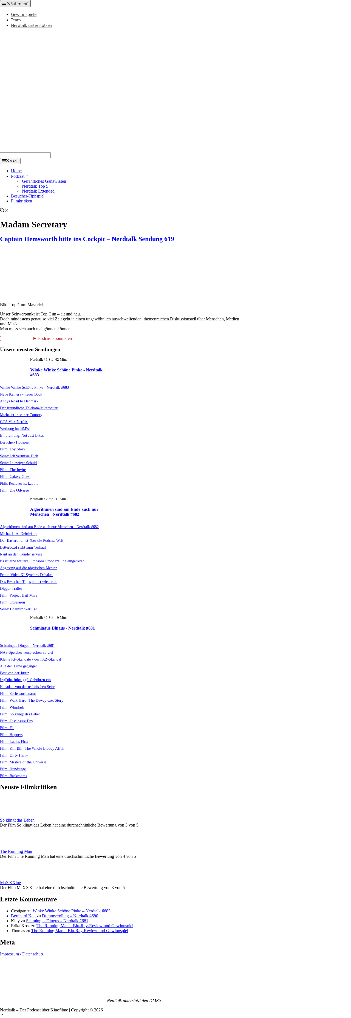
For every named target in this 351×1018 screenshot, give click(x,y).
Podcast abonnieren (55, 338)
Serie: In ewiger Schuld (18, 463)
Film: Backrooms (13, 776)
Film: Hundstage (13, 769)
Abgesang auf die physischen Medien (28, 568)
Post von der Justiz (14, 673)
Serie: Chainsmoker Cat (18, 609)
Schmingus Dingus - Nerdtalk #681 (62, 628)
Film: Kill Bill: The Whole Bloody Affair (32, 748)
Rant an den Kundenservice (21, 554)
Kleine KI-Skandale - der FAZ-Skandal (30, 659)
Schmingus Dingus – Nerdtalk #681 (57, 920)
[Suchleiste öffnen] (4, 210)
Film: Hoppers (11, 734)
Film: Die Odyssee (14, 490)
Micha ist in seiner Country (21, 415)
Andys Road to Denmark (19, 401)
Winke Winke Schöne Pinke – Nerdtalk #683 (72, 911)
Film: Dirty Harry (14, 755)
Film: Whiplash (12, 707)
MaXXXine (10, 882)
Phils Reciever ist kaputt (19, 483)
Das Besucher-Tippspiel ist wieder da (28, 581)
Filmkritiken (21, 201)
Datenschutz (33, 954)
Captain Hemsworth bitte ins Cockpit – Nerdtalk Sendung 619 (87, 238)
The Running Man (16, 851)
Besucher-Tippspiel (27, 196)
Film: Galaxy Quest (15, 476)
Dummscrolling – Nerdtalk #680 (70, 915)
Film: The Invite (13, 469)
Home (16, 170)
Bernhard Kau (23, 915)
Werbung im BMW (15, 428)
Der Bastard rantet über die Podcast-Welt (31, 540)
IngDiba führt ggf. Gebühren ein (25, 680)
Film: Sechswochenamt (18, 693)
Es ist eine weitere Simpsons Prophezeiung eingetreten (42, 561)
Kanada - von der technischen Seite (27, 686)
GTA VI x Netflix (14, 421)
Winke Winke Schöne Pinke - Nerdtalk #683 (34, 387)
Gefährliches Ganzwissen (44, 181)
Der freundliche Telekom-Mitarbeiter (29, 408)
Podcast (17, 176)
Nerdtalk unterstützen (31, 25)
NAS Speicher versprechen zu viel (26, 652)
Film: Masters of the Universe (23, 762)
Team (16, 19)
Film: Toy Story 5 (14, 449)
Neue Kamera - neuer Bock (21, 394)
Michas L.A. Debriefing (18, 533)
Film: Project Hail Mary (19, 595)
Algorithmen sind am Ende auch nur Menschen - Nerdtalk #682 (64, 512)
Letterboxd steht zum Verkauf (23, 547)
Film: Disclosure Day (16, 721)
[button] (2, 1015)
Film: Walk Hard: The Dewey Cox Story (31, 700)
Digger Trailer (11, 588)
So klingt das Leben (17, 820)
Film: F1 (7, 728)
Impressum (9, 954)
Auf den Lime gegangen (19, 666)
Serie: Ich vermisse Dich (19, 456)
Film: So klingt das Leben (20, 714)
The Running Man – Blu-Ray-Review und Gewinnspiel (84, 925)
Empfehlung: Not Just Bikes (22, 435)
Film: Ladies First (14, 741)
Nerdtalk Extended (38, 191)
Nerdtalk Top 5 (35, 186)
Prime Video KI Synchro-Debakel (26, 575)
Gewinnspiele (23, 14)
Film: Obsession (12, 602)
